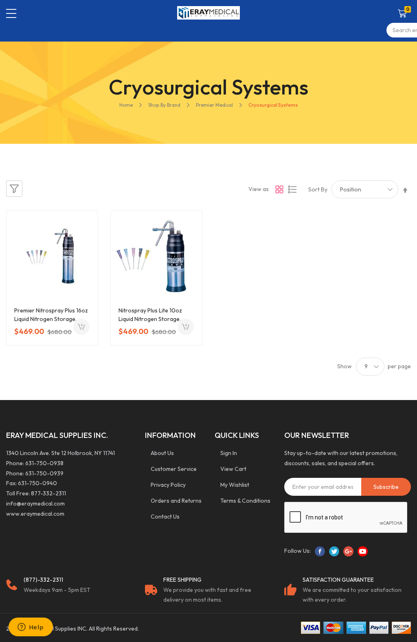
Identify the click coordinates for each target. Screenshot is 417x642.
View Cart (233, 469)
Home (126, 105)
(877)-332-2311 (43, 579)
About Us (162, 453)
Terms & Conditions (245, 500)
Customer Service (174, 469)
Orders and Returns (176, 500)
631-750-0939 (44, 473)
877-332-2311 (48, 493)
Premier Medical (214, 105)
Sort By (317, 189)
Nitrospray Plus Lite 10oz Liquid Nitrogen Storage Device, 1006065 (150, 315)
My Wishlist (234, 484)
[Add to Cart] (81, 327)
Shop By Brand (164, 105)
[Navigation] (11, 13)
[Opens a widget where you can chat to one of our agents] (30, 628)
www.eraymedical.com (35, 513)
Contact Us (165, 516)
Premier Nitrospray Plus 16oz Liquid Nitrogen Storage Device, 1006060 (51, 315)
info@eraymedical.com (35, 503)
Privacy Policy (168, 484)
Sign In (228, 453)
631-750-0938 (44, 463)
